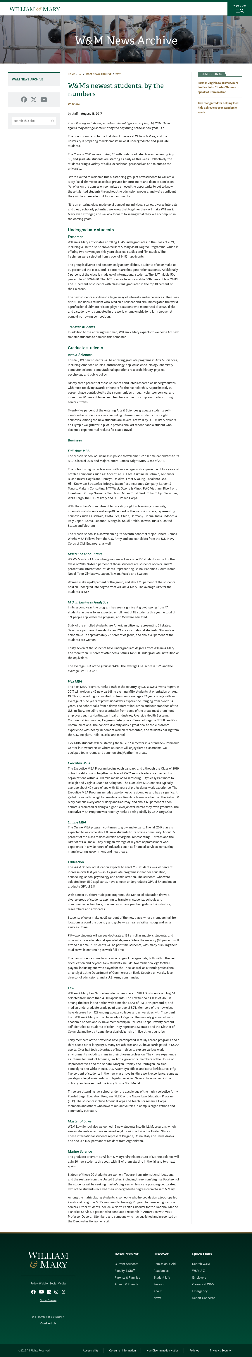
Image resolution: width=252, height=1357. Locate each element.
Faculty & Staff (125, 1271)
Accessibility (90, 1350)
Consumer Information (122, 1350)
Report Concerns (203, 1298)
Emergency (200, 1291)
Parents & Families (127, 1277)
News (157, 1298)
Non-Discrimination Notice (162, 1350)
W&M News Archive (126, 41)
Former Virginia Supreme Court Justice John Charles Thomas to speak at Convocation (218, 87)
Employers (199, 1277)
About (157, 1291)
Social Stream (48, 1300)
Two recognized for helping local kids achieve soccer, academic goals (218, 107)
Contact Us (48, 1323)
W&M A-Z (198, 1271)
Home (71, 74)
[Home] (34, 9)
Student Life (161, 1277)
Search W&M (201, 1264)
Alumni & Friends (126, 1284)
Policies (194, 1350)
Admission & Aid (164, 1264)
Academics (161, 1271)
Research (159, 1284)
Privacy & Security (221, 1350)
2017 (118, 74)
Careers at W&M (203, 1284)
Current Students (126, 1264)
